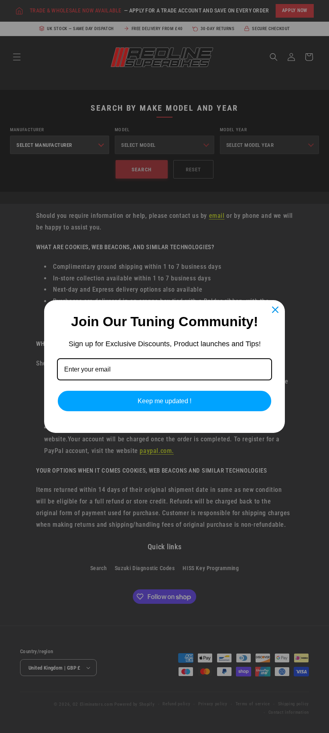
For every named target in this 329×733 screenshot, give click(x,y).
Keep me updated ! (164, 401)
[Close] (275, 309)
